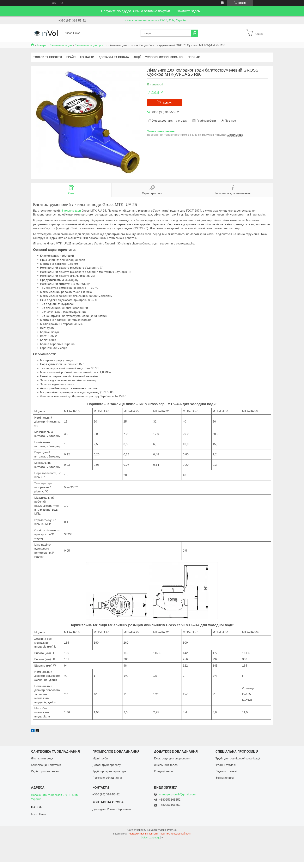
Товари (42, 45)
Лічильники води (61, 45)
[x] (37, 731)
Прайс (70, 57)
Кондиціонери (163, 771)
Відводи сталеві (226, 771)
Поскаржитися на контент (143, 833)
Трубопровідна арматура (109, 771)
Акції (137, 57)
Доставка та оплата (114, 57)
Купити (167, 102)
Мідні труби (100, 758)
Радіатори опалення (45, 771)
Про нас (194, 57)
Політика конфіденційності (175, 833)
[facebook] (33, 731)
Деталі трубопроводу (106, 764)
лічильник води (71, 210)
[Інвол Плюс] (46, 33)
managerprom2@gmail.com (177, 794)
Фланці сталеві (225, 764)
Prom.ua (172, 829)
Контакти (87, 57)
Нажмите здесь (188, 11)
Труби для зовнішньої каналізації (237, 758)
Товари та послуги (47, 57)
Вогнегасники (224, 777)
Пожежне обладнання (107, 777)
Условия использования (164, 57)
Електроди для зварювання (172, 758)
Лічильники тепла (166, 764)
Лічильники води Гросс (90, 45)
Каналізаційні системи (46, 764)
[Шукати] (194, 33)
